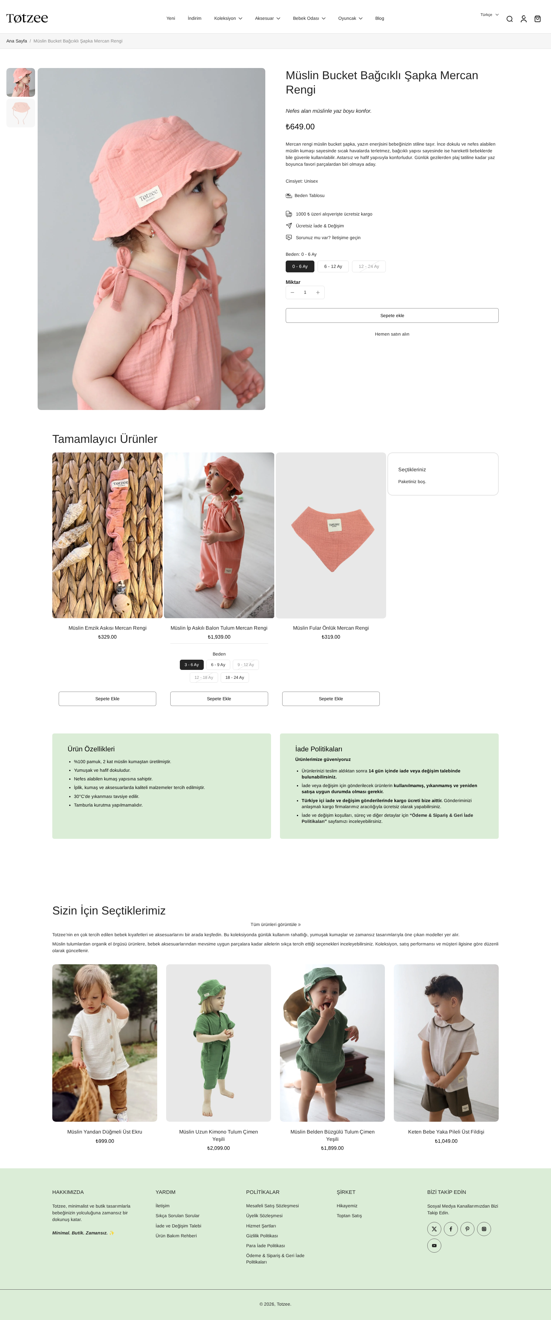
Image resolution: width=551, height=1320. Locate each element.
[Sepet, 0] (538, 18)
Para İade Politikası (265, 1245)
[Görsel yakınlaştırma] (151, 239)
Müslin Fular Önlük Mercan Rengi (331, 628)
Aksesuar (264, 18)
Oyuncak (347, 18)
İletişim (163, 1205)
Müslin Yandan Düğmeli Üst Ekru (104, 1131)
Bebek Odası (306, 18)
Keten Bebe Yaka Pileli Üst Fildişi (446, 1131)
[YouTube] (434, 1246)
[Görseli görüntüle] (20, 82)
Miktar (293, 282)
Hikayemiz (347, 1205)
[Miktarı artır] (318, 292)
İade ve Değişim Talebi (178, 1225)
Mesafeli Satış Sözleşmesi (272, 1205)
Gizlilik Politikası (262, 1235)
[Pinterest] (467, 1229)
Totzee (283, 1304)
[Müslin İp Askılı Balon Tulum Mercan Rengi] (219, 535)
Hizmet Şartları (261, 1225)
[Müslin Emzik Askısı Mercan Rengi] (107, 535)
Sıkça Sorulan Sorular (178, 1215)
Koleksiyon (225, 18)
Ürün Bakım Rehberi (176, 1235)
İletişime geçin (346, 237)
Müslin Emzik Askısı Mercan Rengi (108, 628)
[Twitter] (434, 1229)
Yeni (170, 18)
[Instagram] (484, 1229)
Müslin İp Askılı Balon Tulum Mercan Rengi (219, 628)
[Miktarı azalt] (292, 292)
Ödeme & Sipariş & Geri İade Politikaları (275, 1258)
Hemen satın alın (392, 334)
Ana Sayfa (16, 40)
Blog (379, 18)
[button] (392, 315)
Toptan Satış (349, 1215)
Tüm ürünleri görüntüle (274, 924)
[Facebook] (451, 1229)
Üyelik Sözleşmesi (264, 1215)
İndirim (195, 18)
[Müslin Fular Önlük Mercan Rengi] (331, 535)
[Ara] (510, 18)
